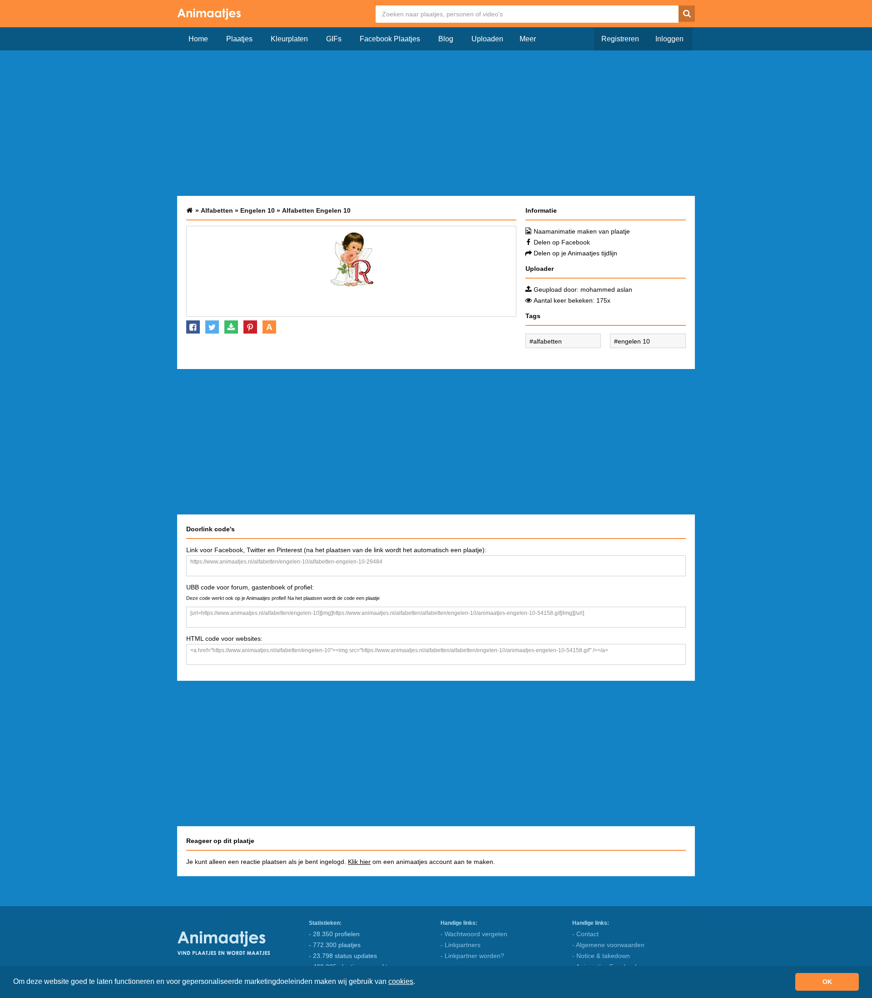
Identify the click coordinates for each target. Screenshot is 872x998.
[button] (418, 982)
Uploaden (487, 39)
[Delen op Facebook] (193, 327)
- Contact (585, 934)
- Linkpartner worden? (472, 955)
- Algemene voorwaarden (608, 944)
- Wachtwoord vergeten (474, 934)
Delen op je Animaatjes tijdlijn (575, 253)
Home (198, 39)
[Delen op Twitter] (212, 327)
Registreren (620, 39)
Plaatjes (239, 39)
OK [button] (827, 981)
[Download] (231, 327)
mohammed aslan (606, 289)
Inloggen (669, 39)
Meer (528, 39)
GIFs (334, 39)
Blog (445, 39)
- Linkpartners (461, 944)
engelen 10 (634, 341)
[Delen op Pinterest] (250, 327)
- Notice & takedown (601, 955)
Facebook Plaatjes (390, 39)
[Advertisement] (436, 123)
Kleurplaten (289, 39)
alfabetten (547, 341)
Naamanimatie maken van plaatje (582, 231)
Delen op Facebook (562, 242)
